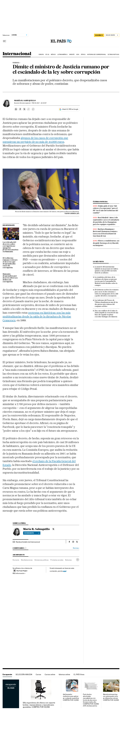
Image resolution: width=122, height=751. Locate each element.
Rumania (16, 63)
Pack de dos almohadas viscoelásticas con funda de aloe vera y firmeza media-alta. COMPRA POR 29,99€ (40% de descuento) (91, 700)
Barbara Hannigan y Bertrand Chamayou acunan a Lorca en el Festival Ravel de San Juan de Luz (105, 232)
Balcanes (68, 560)
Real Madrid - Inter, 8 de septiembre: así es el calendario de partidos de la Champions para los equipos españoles (106, 220)
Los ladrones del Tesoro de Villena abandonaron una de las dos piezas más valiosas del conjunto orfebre (106, 303)
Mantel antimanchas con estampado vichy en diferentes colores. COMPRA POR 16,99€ (111, 697)
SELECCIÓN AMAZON (24, 674)
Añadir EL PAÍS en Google (70, 109)
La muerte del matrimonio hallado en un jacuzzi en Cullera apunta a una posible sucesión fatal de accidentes (106, 270)
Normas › (76, 548)
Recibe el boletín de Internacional (28, 542)
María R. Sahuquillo (25, 100)
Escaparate (7, 674)
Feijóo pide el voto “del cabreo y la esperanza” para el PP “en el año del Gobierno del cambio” (105, 209)
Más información (19, 573)
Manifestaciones (27, 560)
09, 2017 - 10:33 (39, 103)
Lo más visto (98, 261)
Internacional (17, 54)
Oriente (71, 54)
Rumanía (16, 560)
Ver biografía (29, 533)
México (53, 54)
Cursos (38, 674)
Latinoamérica (62, 54)
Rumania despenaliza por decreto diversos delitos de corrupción (10, 278)
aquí (64, 571)
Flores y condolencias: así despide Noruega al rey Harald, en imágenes (106, 243)
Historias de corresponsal (96, 54)
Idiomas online (64, 674)
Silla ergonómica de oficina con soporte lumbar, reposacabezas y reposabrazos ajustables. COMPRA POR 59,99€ (39, 705)
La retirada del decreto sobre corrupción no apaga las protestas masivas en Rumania (10, 247)
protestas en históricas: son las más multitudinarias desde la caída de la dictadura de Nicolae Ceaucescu (37, 316)
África (83, 54)
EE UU (47, 54)
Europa (41, 54)
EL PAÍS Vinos (79, 674)
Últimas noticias (113, 54)
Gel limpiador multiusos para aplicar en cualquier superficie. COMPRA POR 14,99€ (71, 697)
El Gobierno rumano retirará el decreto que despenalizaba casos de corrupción (10, 263)
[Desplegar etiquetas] (77, 559)
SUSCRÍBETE (99, 35)
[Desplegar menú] (4, 41)
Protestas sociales (56, 560)
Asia (77, 54)
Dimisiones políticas (41, 560)
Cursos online (50, 674)
